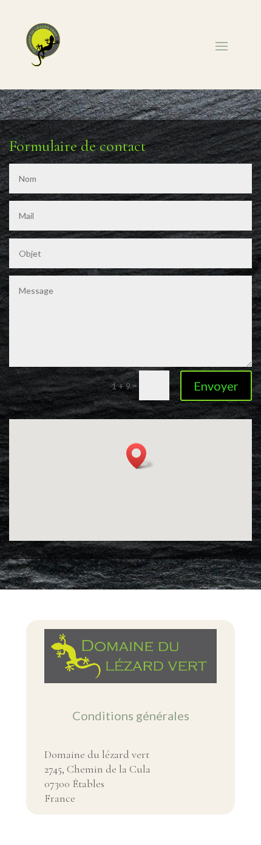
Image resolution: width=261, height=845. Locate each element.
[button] (140, 456)
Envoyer (216, 385)
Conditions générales (130, 715)
